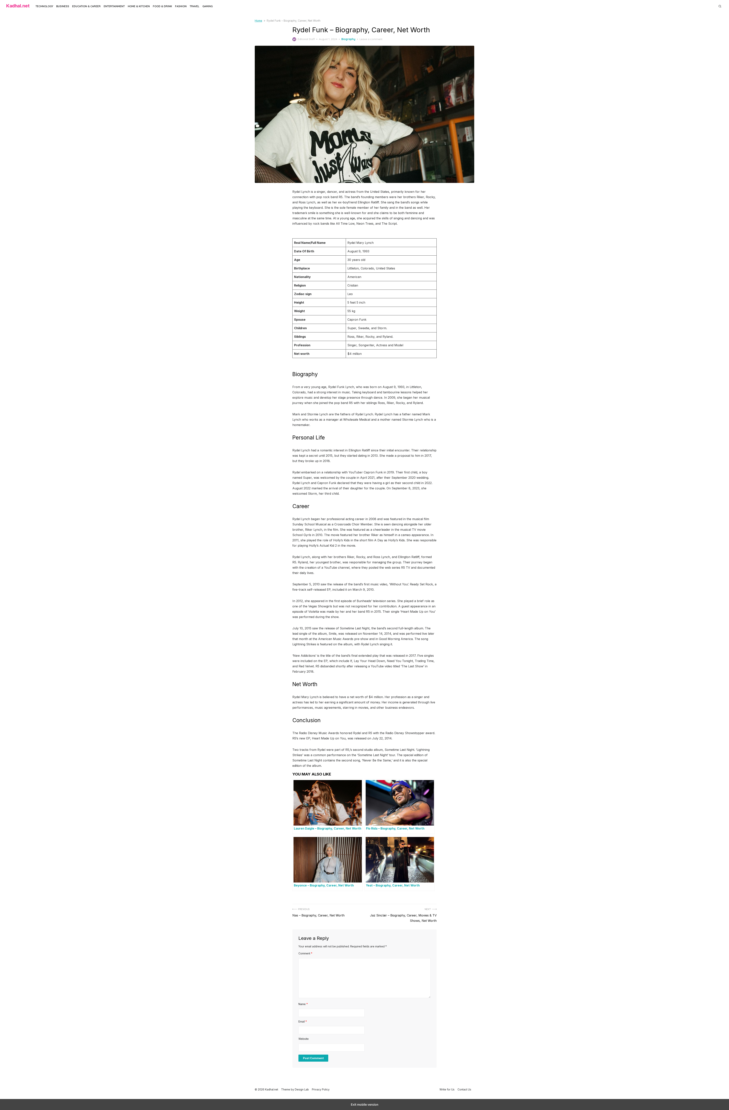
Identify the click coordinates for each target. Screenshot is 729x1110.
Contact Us (464, 1089)
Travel (194, 6)
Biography (348, 39)
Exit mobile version (364, 1104)
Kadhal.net (17, 6)
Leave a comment (371, 39)
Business (62, 6)
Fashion (181, 6)
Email (302, 1021)
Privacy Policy (321, 1089)
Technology (44, 6)
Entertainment (114, 6)
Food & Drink (162, 6)
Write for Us (446, 1089)
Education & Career (86, 6)
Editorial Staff (306, 39)
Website (303, 1038)
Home (258, 20)
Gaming (207, 6)
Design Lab (302, 1089)
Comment (305, 953)
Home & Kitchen (139, 6)
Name (303, 1004)
